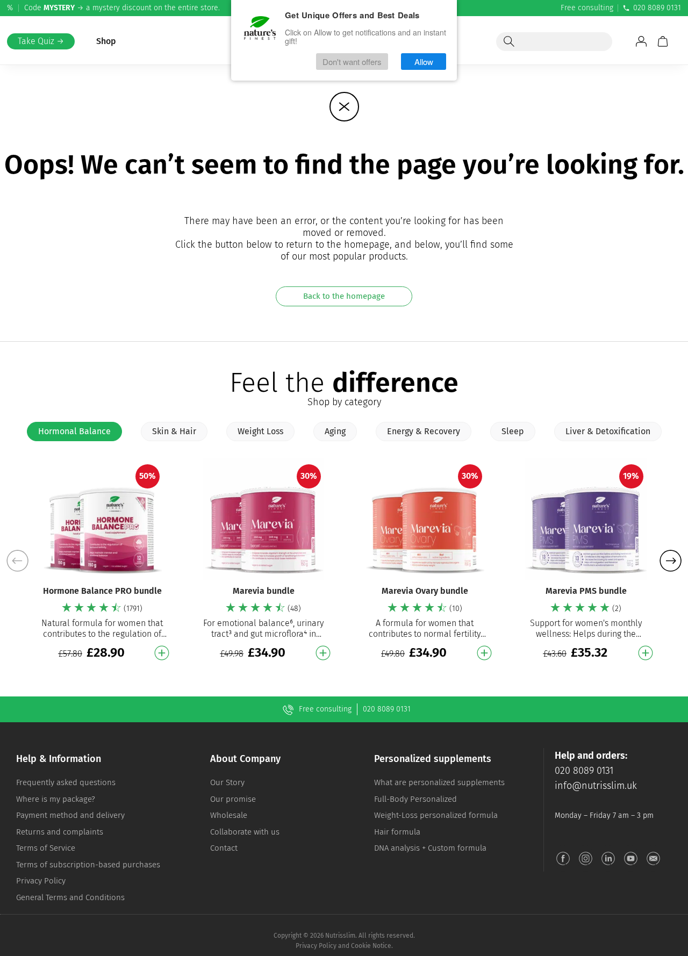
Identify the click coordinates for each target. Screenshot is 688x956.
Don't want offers (352, 61)
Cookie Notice (371, 946)
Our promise (233, 799)
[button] (670, 561)
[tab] (74, 431)
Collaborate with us (245, 832)
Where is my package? (55, 799)
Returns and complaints (59, 832)
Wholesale (228, 815)
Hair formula (397, 832)
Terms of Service (45, 848)
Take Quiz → (41, 41)
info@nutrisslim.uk (596, 786)
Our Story (227, 782)
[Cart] (662, 41)
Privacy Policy (41, 881)
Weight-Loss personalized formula (436, 815)
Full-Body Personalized (415, 799)
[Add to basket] (162, 653)
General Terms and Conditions (70, 897)
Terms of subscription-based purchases (88, 864)
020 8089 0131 (657, 7)
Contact (224, 848)
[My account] (641, 41)
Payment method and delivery (70, 815)
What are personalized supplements (439, 782)
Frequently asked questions (66, 782)
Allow (423, 61)
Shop (106, 41)
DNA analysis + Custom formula (430, 848)
